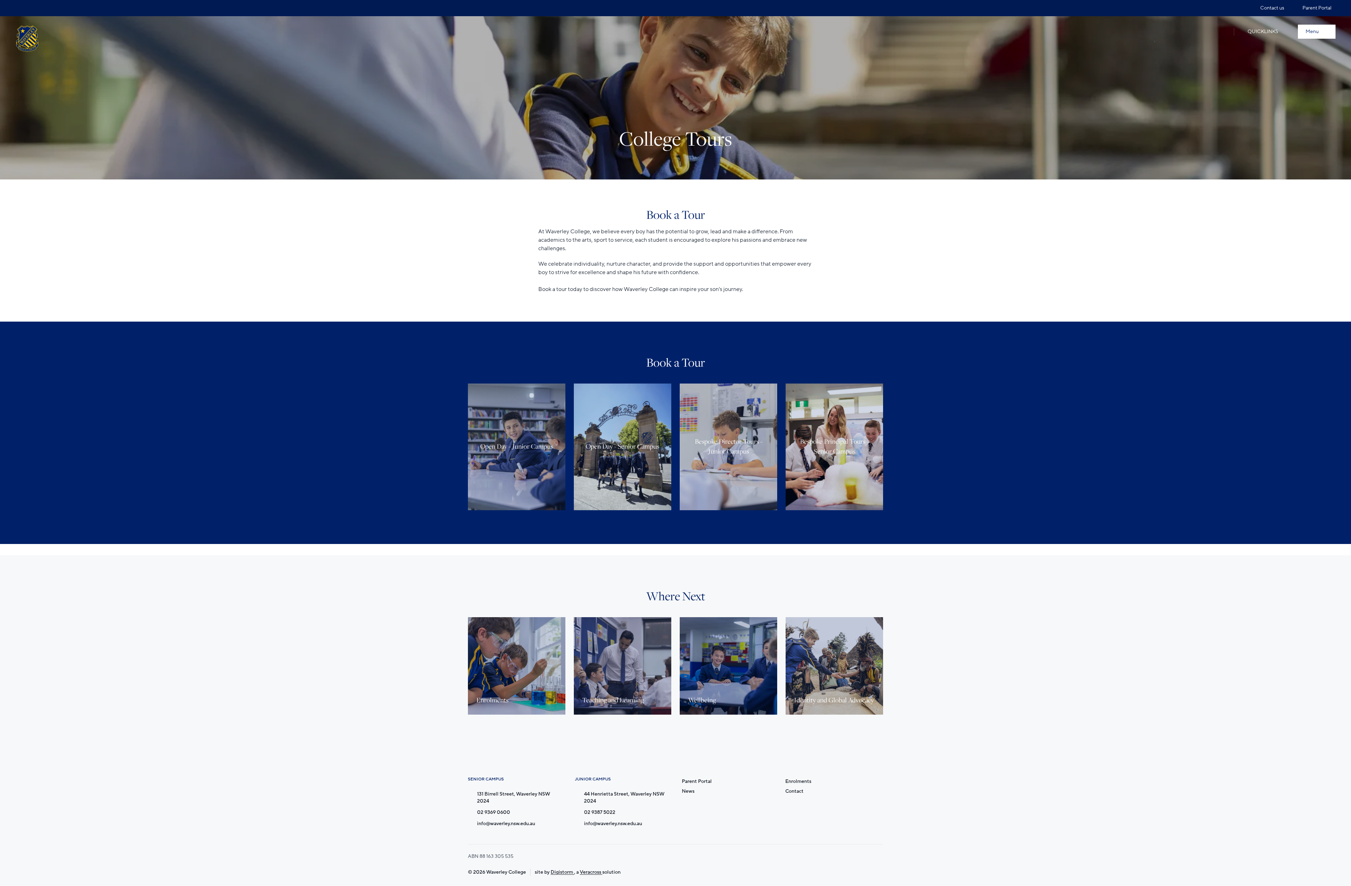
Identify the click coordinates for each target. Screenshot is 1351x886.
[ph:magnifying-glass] (1221, 32)
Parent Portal (697, 781)
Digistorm (562, 872)
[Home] (27, 39)
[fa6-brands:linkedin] (47, 8)
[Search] (1221, 32)
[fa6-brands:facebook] (34, 8)
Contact (794, 791)
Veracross (591, 872)
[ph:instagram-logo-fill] (20, 8)
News (688, 791)
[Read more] (20, 8)
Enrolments (798, 781)
